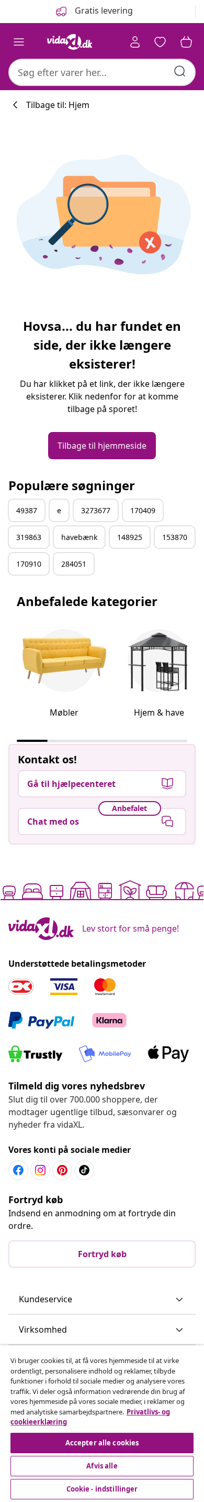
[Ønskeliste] (160, 41)
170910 (28, 564)
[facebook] (18, 1170)
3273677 (95, 510)
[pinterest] (62, 1170)
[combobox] (102, 72)
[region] (102, 1423)
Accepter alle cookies (102, 1442)
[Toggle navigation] (18, 42)
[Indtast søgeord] (180, 71)
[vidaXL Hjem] (69, 42)
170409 (142, 510)
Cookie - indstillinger (102, 1489)
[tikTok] (84, 1170)
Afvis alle (101, 1466)
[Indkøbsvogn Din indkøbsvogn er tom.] (186, 41)
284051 (73, 564)
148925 (129, 537)
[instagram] (40, 1170)
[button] (102, 1299)
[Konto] (134, 41)
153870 (174, 537)
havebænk (79, 537)
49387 (26, 510)
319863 (28, 537)
